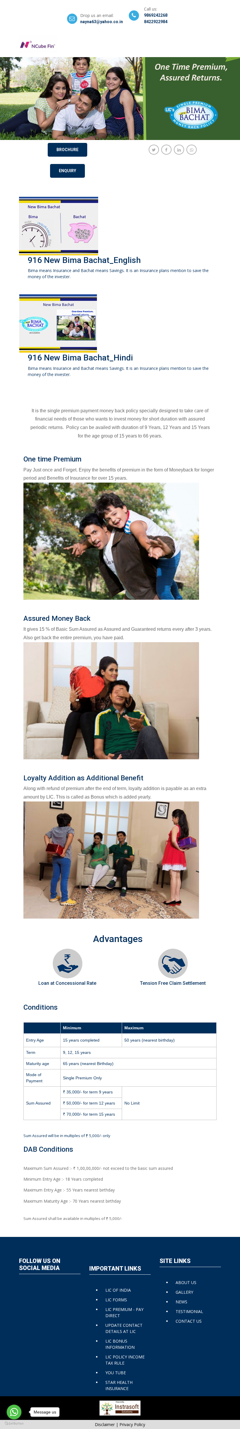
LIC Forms (116, 1299)
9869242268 (155, 15)
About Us (186, 1282)
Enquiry (67, 170)
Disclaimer (105, 1424)
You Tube (115, 1372)
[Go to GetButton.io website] (14, 1423)
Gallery (184, 1292)
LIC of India (118, 1290)
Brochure (67, 149)
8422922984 (155, 21)
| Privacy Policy (130, 1424)
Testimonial (189, 1311)
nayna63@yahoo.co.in (101, 21)
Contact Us (189, 1321)
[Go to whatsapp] (14, 1412)
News (181, 1302)
